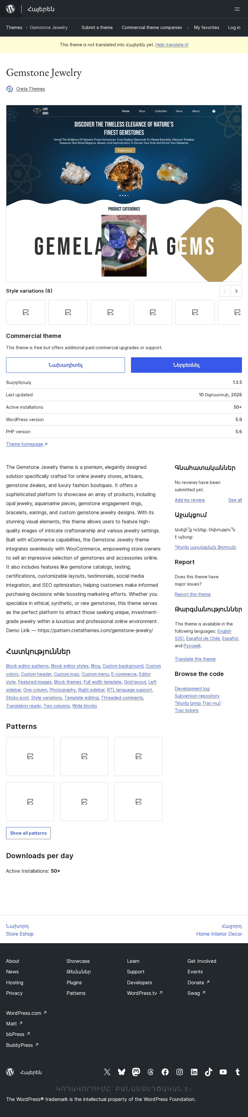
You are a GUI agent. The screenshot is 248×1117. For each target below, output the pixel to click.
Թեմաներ (79, 972)
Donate (199, 982)
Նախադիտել (65, 365)
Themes (14, 27)
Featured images (35, 681)
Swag (197, 993)
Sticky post (17, 697)
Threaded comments (122, 697)
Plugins (74, 982)
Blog (95, 665)
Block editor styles (70, 665)
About (12, 961)
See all (235, 499)
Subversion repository (197, 695)
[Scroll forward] (236, 291)
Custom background (123, 665)
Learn (133, 961)
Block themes (67, 681)
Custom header (36, 674)
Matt (14, 1024)
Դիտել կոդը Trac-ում (197, 703)
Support (136, 972)
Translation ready (23, 705)
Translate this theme (195, 658)
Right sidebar (91, 689)
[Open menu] (238, 9)
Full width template (103, 681)
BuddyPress (22, 1045)
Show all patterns (28, 833)
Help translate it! (171, 44)
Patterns (76, 993)
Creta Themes (30, 88)
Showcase (78, 961)
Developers (139, 982)
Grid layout (135, 681)
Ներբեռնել (186, 365)
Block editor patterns (27, 665)
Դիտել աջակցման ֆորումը (205, 547)
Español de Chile (203, 638)
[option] (30, 756)
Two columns (57, 705)
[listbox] (84, 779)
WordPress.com (26, 1013)
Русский (192, 645)
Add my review (190, 499)
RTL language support (129, 689)
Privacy (14, 993)
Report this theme (193, 594)
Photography (63, 689)
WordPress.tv (145, 993)
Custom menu (95, 674)
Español (230, 638)
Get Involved (202, 961)
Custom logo (66, 674)
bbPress (18, 1034)
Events (195, 972)
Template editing (81, 697)
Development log (192, 688)
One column (35, 689)
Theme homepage (24, 443)
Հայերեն (31, 1072)
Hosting (14, 982)
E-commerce (124, 674)
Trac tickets (187, 710)
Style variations (46, 697)
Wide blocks (84, 705)
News (12, 972)
